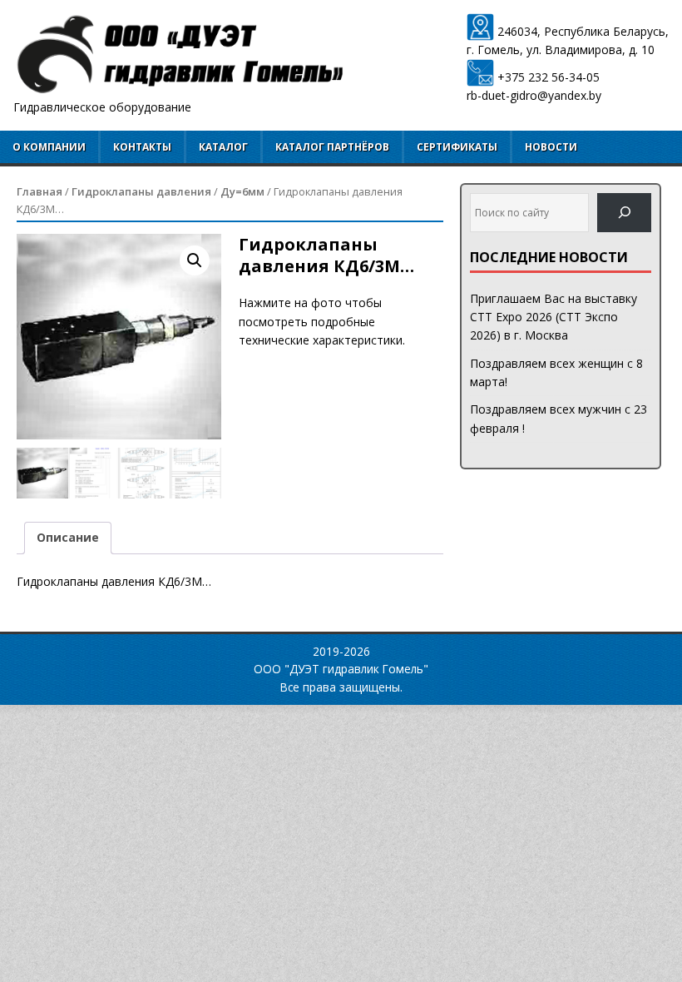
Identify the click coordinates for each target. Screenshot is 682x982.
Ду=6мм (242, 191)
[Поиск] (624, 212)
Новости (551, 147)
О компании (49, 147)
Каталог (223, 147)
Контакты (142, 147)
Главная (39, 191)
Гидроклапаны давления (141, 191)
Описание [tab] (68, 537)
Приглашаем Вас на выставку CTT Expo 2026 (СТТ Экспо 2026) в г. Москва (553, 317)
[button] (195, 260)
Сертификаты (457, 147)
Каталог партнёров (332, 147)
